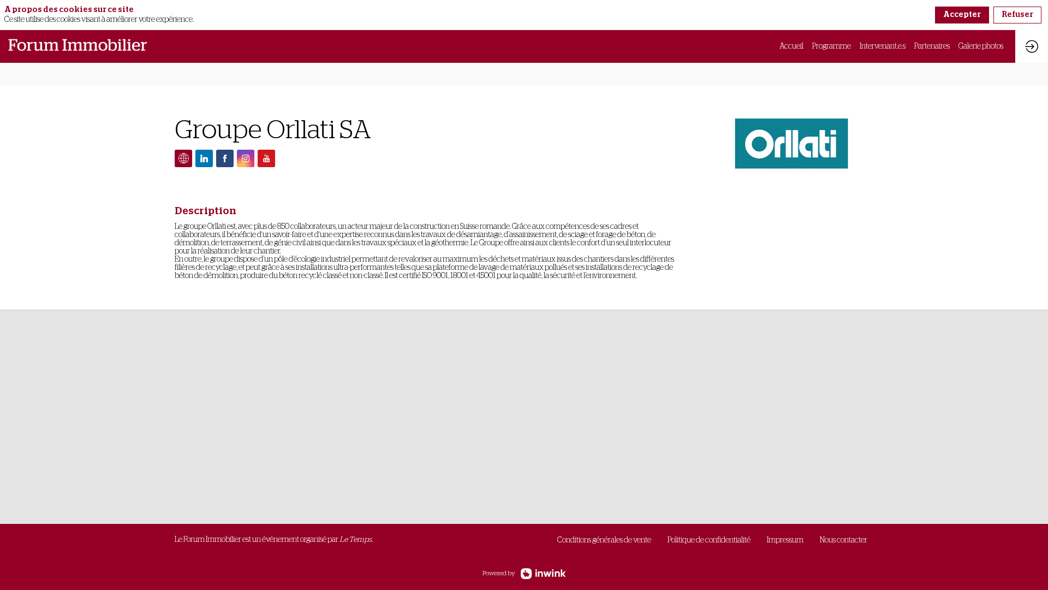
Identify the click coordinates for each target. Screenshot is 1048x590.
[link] (791, 46)
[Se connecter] (1031, 46)
